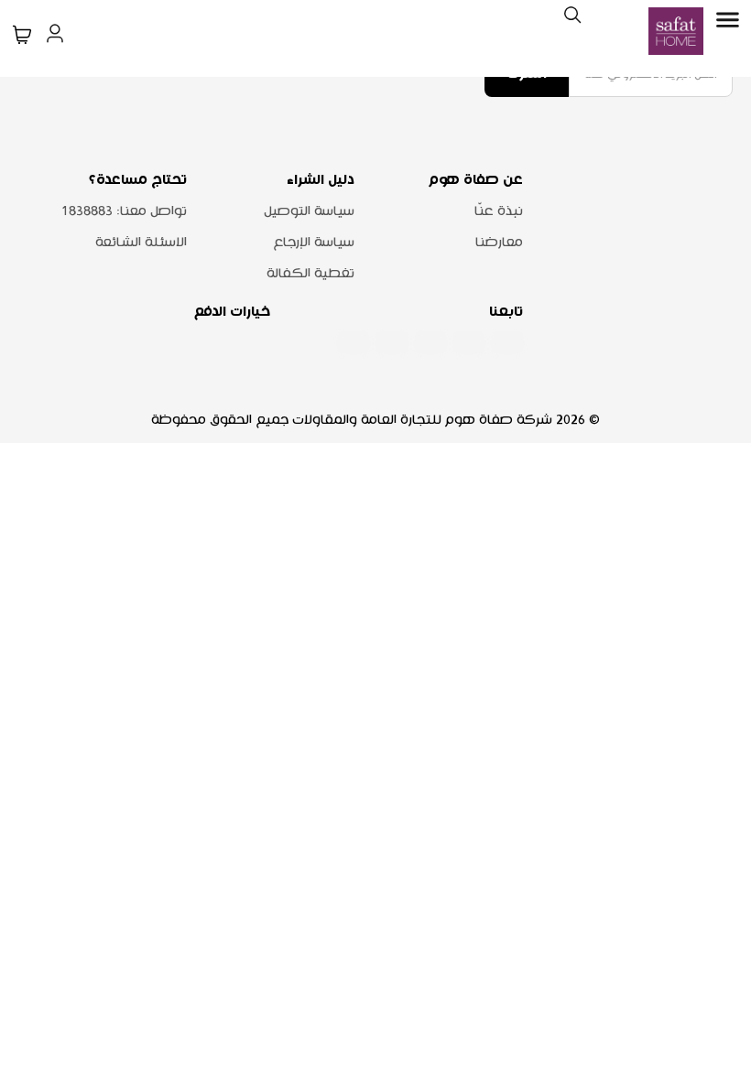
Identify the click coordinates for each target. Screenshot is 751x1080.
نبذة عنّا (498, 211)
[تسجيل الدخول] (55, 31)
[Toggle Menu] (727, 20)
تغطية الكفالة (310, 273)
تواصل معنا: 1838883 (124, 211)
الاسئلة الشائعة (141, 242)
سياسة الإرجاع (313, 242)
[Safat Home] (675, 31)
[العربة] (22, 35)
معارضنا (499, 242)
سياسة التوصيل (309, 211)
